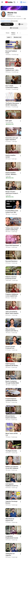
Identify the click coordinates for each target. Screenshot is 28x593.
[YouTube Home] (9, 2)
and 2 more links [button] (14, 21)
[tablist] (14, 33)
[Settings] (17, 2)
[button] (20, 33)
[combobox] (9, 37)
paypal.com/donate (6, 21)
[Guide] (2, 2)
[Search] (14, 2)
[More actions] (20, 51)
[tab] (7, 33)
